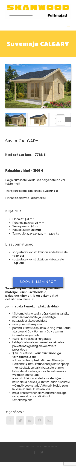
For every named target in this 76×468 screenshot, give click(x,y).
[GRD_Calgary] (60, 120)
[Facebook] (10, 420)
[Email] (49, 420)
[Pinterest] (39, 420)
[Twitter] (20, 420)
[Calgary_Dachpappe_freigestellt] (38, 120)
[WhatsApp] (30, 420)
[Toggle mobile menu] (69, 25)
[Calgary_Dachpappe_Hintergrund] (38, 65)
